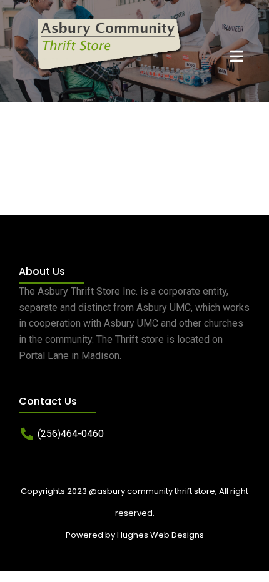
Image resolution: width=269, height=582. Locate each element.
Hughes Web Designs (160, 535)
